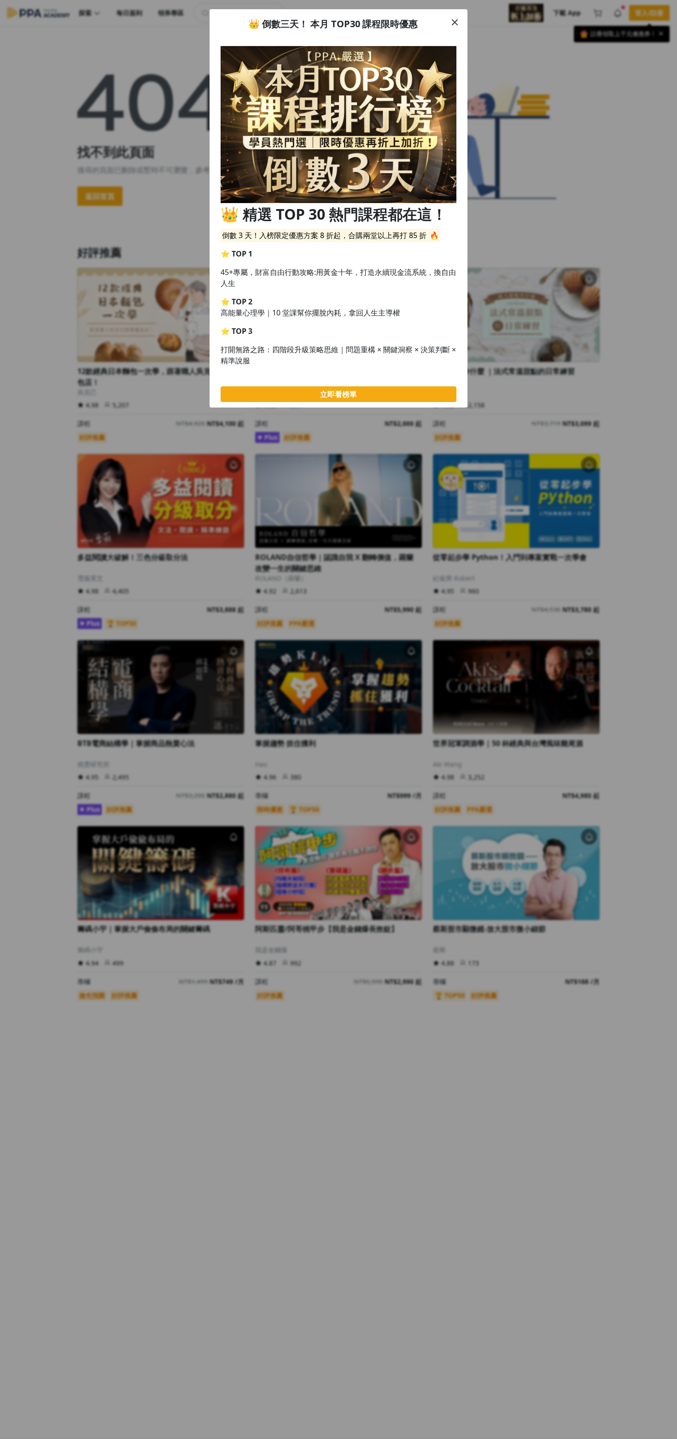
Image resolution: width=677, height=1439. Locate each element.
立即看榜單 (338, 394)
